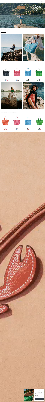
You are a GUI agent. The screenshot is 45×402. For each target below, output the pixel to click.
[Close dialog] (43, 389)
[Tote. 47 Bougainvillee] (6, 129)
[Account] (42, 1)
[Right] (42, 72)
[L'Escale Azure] (5, 80)
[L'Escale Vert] (27, 80)
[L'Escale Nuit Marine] (6, 71)
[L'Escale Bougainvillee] (7, 80)
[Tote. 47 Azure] (16, 129)
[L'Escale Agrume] (17, 80)
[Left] (2, 72)
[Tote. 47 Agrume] (5, 121)
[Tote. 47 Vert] (39, 121)
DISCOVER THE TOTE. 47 (3, 113)
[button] (41, 1)
